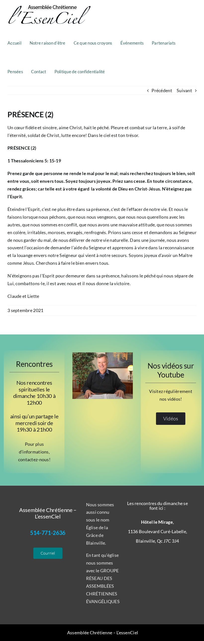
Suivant (184, 90)
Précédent (162, 90)
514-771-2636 (47, 532)
